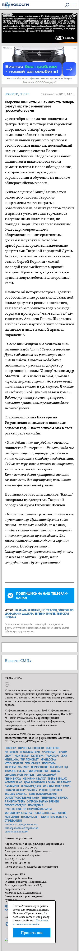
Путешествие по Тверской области (28, 809)
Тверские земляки (17, 767)
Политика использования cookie (30, 922)
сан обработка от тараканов (21, 828)
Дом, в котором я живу (39, 782)
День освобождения (43, 794)
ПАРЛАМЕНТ (12, 786)
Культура (37, 755)
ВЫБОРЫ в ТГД (59, 767)
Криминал (48, 752)
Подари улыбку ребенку (21, 790)
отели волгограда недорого (21, 824)
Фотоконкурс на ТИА (18, 813)
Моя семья (12, 817)
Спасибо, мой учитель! (20, 775)
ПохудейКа (35, 805)
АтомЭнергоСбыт (16, 771)
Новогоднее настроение (50, 813)
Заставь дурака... (16, 794)
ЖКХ (64, 755)
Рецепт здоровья (50, 790)
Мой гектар (22, 755)
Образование (39, 767)
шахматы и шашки (27, 610)
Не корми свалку (34, 778)
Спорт (24, 94)
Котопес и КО (13, 782)
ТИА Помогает (30, 817)
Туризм (62, 752)
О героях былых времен (43, 801)
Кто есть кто (58, 817)
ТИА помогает (30, 759)
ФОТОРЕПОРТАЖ (39, 771)
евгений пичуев (45, 613)
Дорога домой (46, 775)
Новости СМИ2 (18, 661)
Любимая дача (31, 786)
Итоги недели (14, 763)
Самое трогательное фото (22, 797)
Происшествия (30, 752)
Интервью (11, 752)
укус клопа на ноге (16, 832)
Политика (49, 763)
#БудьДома (48, 759)
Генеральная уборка (54, 797)
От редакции (13, 820)
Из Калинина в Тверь (56, 786)
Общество (52, 748)
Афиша (55, 771)
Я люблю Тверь (15, 801)
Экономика (32, 763)
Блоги (45, 817)
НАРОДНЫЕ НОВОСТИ (31, 748)
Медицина (12, 759)
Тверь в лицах (57, 778)
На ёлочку (64, 782)
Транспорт (52, 755)
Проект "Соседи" (15, 805)
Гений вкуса (13, 778)
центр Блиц (49, 610)
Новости (11, 94)
